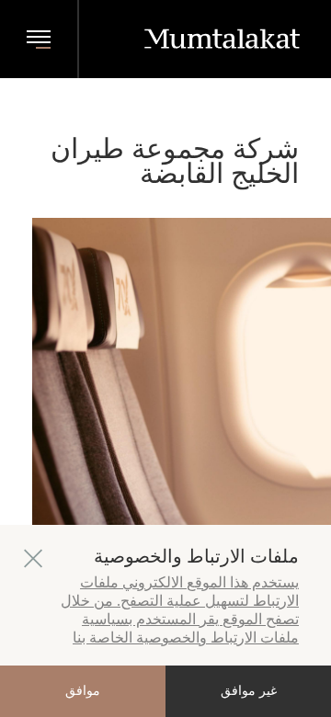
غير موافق (249, 691)
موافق (82, 691)
